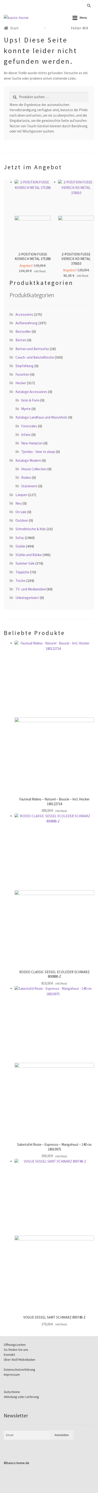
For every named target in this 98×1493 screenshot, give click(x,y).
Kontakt (9, 1354)
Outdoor (21, 520)
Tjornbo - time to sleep (38, 451)
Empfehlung (24, 366)
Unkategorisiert (27, 597)
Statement (29, 486)
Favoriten (22, 374)
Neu (18, 503)
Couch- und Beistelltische (34, 357)
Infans (26, 434)
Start (14, 28)
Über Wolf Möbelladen (19, 1359)
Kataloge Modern (28, 460)
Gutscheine (12, 1392)
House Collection (34, 469)
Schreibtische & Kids (30, 529)
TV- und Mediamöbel (30, 589)
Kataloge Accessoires (31, 391)
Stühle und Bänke (28, 554)
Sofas (19, 537)
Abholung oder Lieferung (21, 1397)
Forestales (29, 426)
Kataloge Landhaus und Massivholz (41, 417)
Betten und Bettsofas (32, 349)
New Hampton (32, 443)
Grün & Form (30, 400)
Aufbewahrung (26, 323)
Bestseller (23, 331)
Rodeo (26, 477)
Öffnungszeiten (15, 1344)
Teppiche (22, 572)
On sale (20, 512)
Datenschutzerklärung (19, 1369)
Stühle (20, 546)
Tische (20, 580)
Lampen (21, 495)
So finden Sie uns (16, 1349)
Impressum (12, 1374)
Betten (20, 340)
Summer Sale (24, 563)
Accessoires (24, 314)
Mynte (26, 408)
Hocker (20, 383)
